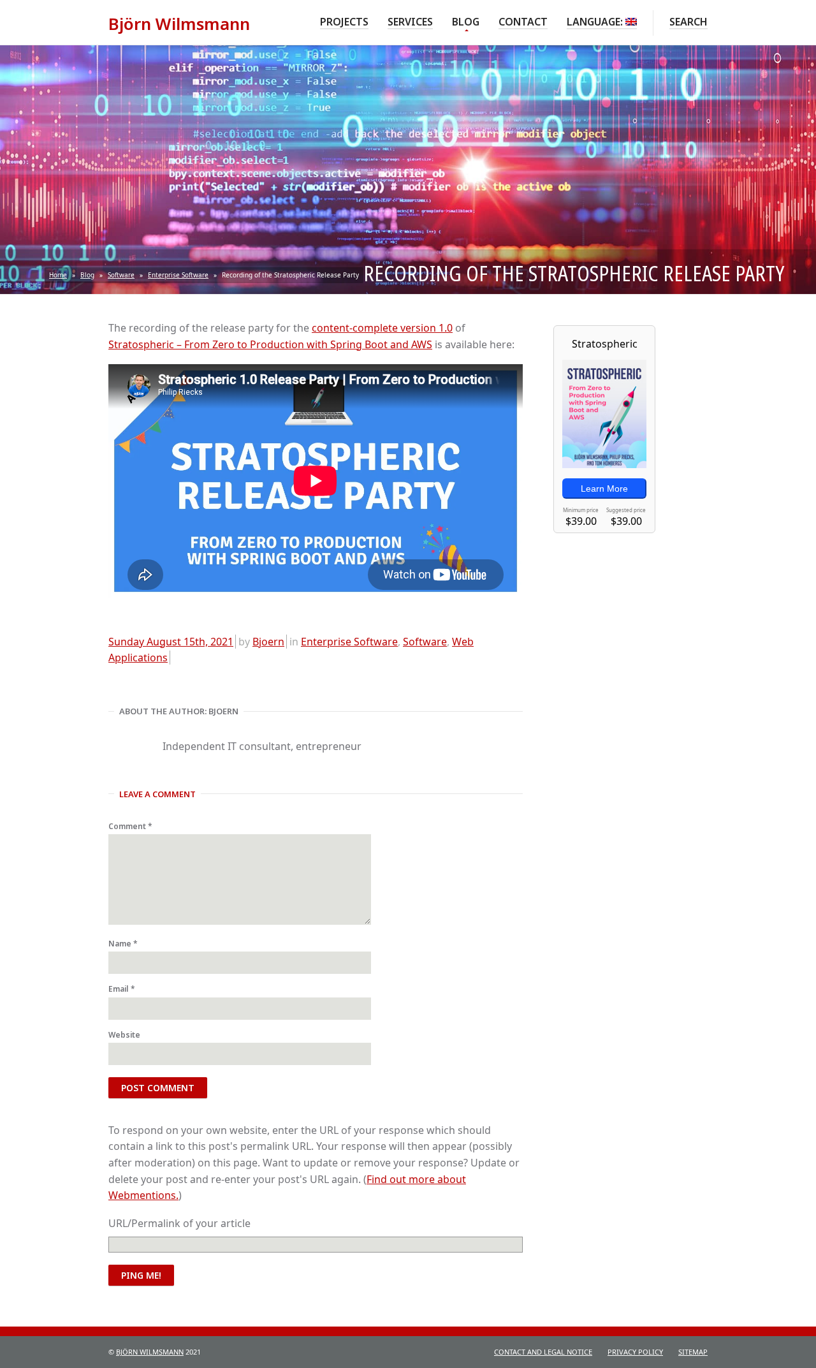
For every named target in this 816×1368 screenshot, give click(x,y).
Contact (523, 22)
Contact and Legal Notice (543, 1352)
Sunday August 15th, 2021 (170, 642)
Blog (465, 21)
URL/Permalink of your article (179, 1223)
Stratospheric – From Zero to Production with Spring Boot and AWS (270, 344)
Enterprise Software (178, 274)
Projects (344, 22)
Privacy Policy (635, 1352)
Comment (130, 826)
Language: (596, 22)
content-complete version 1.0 (382, 328)
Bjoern (268, 642)
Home (58, 274)
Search (688, 22)
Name (123, 943)
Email (121, 988)
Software (121, 274)
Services (410, 22)
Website (124, 1034)
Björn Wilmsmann (150, 1352)
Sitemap (693, 1352)
